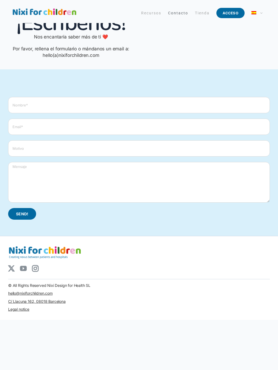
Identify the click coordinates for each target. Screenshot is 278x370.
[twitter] (11, 268)
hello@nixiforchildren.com (30, 293)
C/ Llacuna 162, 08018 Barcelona (37, 301)
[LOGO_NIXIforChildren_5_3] (46, 245)
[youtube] (23, 268)
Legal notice (18, 309)
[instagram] (35, 268)
